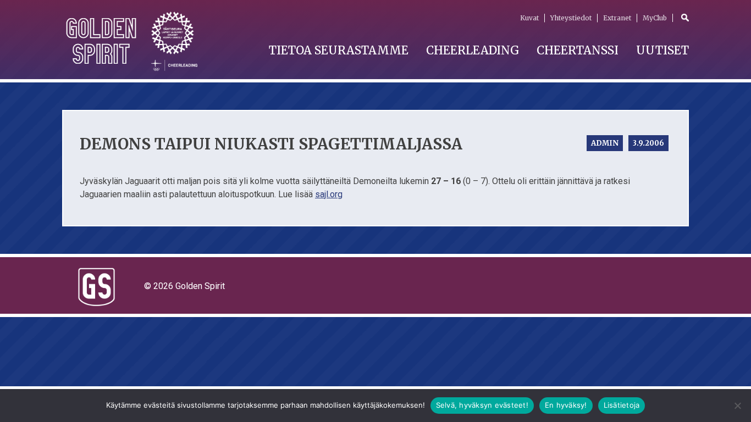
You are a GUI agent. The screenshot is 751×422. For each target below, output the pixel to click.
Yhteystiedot (571, 18)
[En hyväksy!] (737, 405)
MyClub (655, 18)
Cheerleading (472, 50)
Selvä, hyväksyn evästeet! (482, 405)
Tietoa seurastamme (338, 50)
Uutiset (662, 50)
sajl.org (329, 194)
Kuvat (529, 18)
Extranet (617, 18)
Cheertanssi (578, 50)
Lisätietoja (622, 405)
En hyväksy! (566, 405)
